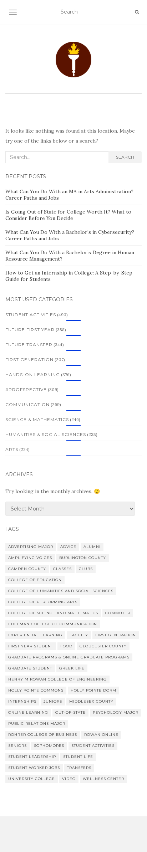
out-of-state (70, 712)
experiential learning (35, 635)
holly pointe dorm (93, 690)
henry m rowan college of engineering (57, 679)
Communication (27, 404)
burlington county (82, 557)
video (69, 778)
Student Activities (30, 314)
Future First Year (30, 329)
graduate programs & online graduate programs (69, 657)
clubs (86, 568)
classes (62, 568)
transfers (79, 767)
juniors (53, 701)
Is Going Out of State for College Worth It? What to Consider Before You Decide (68, 215)
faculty (79, 635)
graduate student (30, 668)
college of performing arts (42, 602)
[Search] (137, 12)
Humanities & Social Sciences (45, 434)
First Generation (29, 359)
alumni (92, 546)
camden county (27, 568)
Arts (11, 449)
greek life (72, 668)
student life (78, 756)
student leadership (32, 756)
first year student (30, 646)
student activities (93, 745)
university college (31, 778)
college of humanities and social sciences (60, 591)
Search (125, 157)
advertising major (30, 546)
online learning (28, 712)
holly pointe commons (36, 690)
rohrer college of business (42, 734)
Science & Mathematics (37, 419)
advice (68, 546)
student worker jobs (34, 767)
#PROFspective (26, 389)
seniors (17, 745)
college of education (35, 580)
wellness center (103, 778)
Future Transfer (28, 344)
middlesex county (91, 701)
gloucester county (103, 646)
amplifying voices (30, 557)
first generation (115, 635)
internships (22, 701)
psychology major (115, 712)
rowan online (101, 734)
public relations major (36, 723)
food (66, 646)
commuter (117, 613)
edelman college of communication (52, 624)
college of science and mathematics (53, 613)
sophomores (49, 745)
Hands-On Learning (32, 374)
